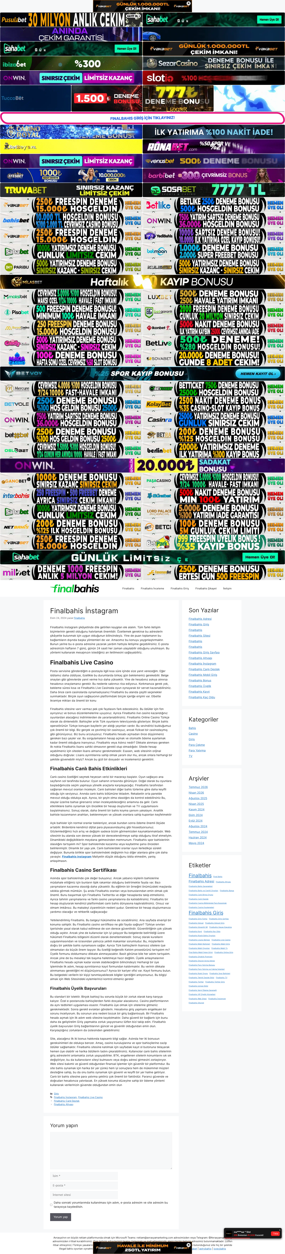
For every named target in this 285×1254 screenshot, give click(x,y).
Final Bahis (217, 877)
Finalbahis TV (221, 978)
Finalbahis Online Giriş (223, 952)
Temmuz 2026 (198, 787)
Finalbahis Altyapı (63, 1104)
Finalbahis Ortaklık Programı (200, 957)
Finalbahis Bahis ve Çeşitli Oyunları (203, 891)
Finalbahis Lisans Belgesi (199, 940)
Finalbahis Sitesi (199, 635)
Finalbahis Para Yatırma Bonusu (202, 965)
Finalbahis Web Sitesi (198, 999)
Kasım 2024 (197, 809)
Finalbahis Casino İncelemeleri (201, 907)
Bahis (192, 728)
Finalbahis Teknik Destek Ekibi (201, 978)
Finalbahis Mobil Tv (219, 948)
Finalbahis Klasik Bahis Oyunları (202, 936)
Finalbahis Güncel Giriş (214, 923)
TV (190, 756)
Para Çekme (197, 745)
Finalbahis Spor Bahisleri (219, 973)
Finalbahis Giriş (180, 588)
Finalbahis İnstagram (65, 1097)
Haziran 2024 (198, 837)
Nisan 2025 (196, 804)
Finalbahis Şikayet (206, 588)
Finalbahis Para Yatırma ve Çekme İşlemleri (207, 969)
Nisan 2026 (196, 792)
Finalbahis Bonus (200, 680)
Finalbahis (128, 588)
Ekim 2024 (196, 815)
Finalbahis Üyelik (200, 686)
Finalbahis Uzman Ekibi (198, 986)
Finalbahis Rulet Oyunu (198, 973)
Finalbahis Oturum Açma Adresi (202, 961)
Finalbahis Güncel (196, 923)
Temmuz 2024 (198, 832)
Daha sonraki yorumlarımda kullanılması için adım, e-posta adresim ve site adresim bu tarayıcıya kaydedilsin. (111, 1205)
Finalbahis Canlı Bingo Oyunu (201, 895)
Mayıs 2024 (196, 843)
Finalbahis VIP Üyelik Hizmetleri (202, 994)
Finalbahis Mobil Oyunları (199, 948)
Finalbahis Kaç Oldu (202, 697)
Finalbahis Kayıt (199, 691)
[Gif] (142, 282)
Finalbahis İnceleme (152, 588)
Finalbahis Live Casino (90, 1097)
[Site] (71, 205)
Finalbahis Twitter (196, 982)
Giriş (56, 1093)
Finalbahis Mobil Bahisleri (199, 944)
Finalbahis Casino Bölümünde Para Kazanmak (208, 903)
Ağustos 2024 (198, 826)
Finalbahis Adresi (200, 618)
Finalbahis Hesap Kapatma (220, 927)
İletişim (227, 588)
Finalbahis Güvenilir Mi (198, 927)
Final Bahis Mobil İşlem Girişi (201, 952)
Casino (193, 733)
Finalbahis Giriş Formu (198, 919)
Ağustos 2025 (198, 798)
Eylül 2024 (196, 820)
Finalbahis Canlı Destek (66, 1100)
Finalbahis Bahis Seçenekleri (201, 886)
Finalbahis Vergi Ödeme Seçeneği (203, 990)
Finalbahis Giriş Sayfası (204, 652)
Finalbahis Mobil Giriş (203, 675)
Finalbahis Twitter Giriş (215, 982)
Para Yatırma (197, 750)
